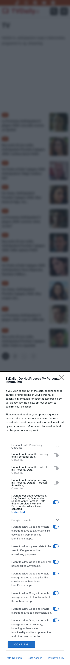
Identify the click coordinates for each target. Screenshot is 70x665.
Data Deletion (14, 657)
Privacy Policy (56, 657)
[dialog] (35, 518)
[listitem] (35, 446)
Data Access (35, 657)
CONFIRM (21, 644)
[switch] (56, 455)
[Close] (62, 378)
